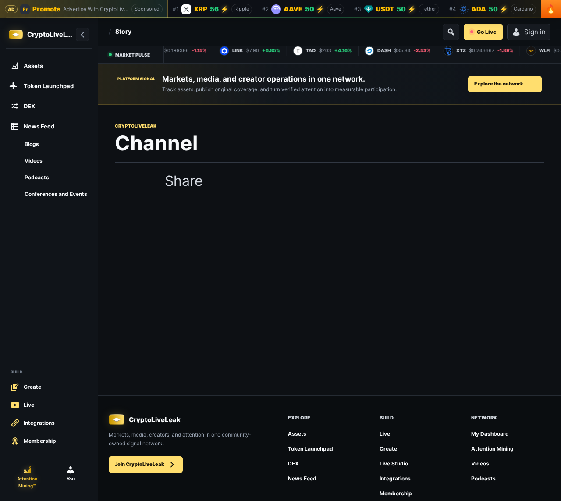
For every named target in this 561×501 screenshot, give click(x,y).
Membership (396, 493)
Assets (297, 433)
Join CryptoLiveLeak (139, 464)
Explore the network (498, 84)
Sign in (535, 32)
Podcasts (483, 478)
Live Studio (394, 463)
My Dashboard (490, 433)
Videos (480, 463)
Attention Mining (492, 448)
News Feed (302, 478)
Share (184, 181)
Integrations (395, 478)
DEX (293, 463)
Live (385, 433)
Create (388, 448)
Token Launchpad (310, 448)
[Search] (451, 32)
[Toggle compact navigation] (82, 34)
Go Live (486, 31)
